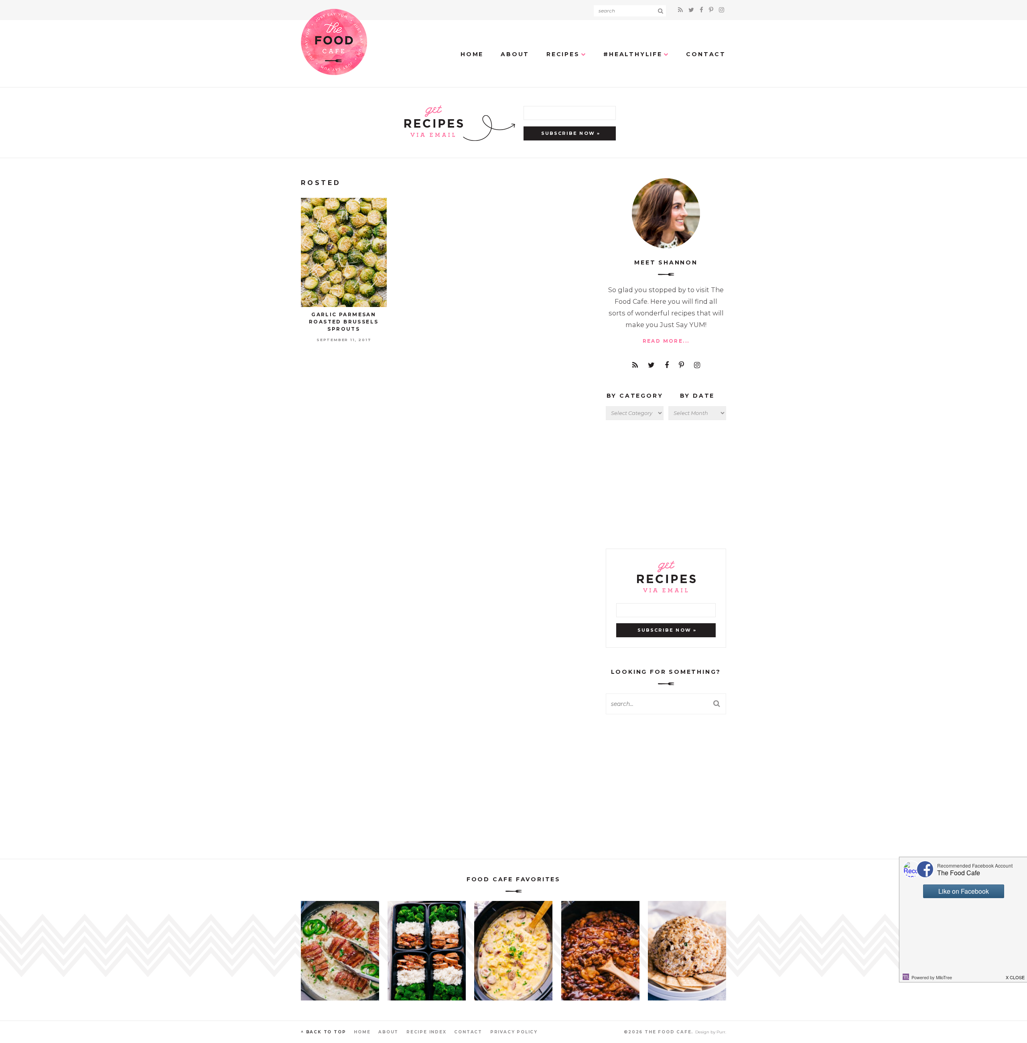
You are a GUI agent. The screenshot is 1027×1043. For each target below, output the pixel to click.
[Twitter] (692, 9)
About (515, 54)
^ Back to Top (323, 1032)
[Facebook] (702, 9)
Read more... (666, 341)
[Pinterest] (712, 9)
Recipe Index (426, 1032)
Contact (706, 54)
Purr (720, 1032)
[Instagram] (721, 9)
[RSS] (681, 9)
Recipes (563, 54)
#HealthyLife (632, 54)
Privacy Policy (514, 1032)
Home (472, 54)
